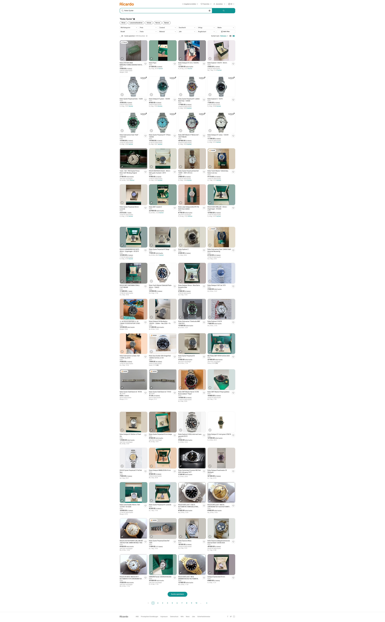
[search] (223, 10)
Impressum (164, 616)
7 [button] (181, 603)
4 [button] (167, 603)
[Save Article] (145, 64)
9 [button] (191, 603)
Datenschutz (174, 616)
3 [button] (162, 603)
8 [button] (186, 603)
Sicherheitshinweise (203, 616)
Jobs (193, 616)
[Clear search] (209, 10)
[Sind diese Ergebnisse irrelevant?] (146, 36)
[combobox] (166, 10)
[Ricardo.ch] (127, 4)
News (187, 616)
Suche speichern (177, 594)
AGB (137, 616)
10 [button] (196, 603)
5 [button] (172, 603)
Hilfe (182, 616)
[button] (190, 4)
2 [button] (157, 603)
